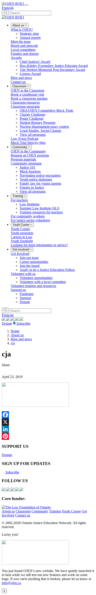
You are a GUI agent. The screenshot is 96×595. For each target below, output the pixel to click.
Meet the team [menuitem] (21, 41)
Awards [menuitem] (16, 58)
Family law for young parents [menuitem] (40, 183)
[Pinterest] (48, 436)
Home (15, 331)
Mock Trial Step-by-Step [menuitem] (28, 143)
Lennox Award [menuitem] (30, 74)
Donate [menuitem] (25, 302)
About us (17, 335)
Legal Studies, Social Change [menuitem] (40, 130)
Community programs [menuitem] (26, 163)
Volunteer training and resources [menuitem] (33, 286)
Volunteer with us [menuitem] (23, 274)
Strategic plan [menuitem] (29, 33)
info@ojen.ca (11, 583)
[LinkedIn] (8, 319)
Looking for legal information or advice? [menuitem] (39, 245)
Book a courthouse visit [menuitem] (27, 94)
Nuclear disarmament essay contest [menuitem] (44, 126)
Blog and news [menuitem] (21, 78)
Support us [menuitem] (18, 290)
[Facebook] (21, 319)
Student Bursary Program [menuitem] (37, 122)
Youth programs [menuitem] (22, 233)
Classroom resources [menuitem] (25, 102)
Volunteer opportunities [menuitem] (36, 278)
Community (39, 511)
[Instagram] (4, 319)
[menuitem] (20, 25)
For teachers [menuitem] (19, 200)
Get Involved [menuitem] (20, 254)
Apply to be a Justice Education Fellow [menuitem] (47, 270)
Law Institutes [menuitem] (30, 204)
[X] (17, 319)
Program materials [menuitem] (23, 159)
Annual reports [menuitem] (30, 37)
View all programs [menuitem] (33, 134)
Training (55, 511)
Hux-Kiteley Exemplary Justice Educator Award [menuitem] (54, 66)
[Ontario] (26, 507)
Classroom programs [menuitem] (25, 106)
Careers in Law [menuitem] (21, 237)
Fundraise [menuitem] (26, 294)
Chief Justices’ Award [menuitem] (35, 62)
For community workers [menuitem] (28, 216)
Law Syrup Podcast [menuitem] (24, 138)
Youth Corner (71, 511)
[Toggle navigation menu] (26, 5)
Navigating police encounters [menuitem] (40, 175)
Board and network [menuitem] (24, 46)
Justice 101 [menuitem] (27, 167)
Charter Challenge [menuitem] (32, 114)
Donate (7, 323)
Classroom (23, 511)
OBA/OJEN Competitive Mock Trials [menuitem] (46, 110)
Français (8, 8)
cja (13, 343)
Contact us (22, 515)
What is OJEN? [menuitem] (22, 29)
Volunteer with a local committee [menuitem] (43, 282)
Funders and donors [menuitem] (25, 54)
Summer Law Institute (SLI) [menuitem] (39, 208)
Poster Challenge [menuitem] (32, 118)
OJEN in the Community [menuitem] (28, 151)
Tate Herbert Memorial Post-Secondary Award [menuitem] (52, 70)
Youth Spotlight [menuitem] (22, 241)
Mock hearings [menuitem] (30, 171)
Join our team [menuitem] (29, 258)
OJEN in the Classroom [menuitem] (27, 90)
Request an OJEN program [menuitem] (30, 155)
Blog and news (21, 339)
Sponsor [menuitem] (25, 298)
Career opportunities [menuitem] (34, 262)
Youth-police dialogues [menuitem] (36, 179)
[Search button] (5, 12)
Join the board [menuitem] (30, 266)
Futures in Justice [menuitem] (32, 187)
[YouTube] (13, 319)
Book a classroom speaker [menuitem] (29, 98)
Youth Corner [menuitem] (20, 229)
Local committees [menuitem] (23, 50)
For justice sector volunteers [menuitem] (30, 220)
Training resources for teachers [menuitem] (41, 212)
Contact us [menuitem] (18, 82)
